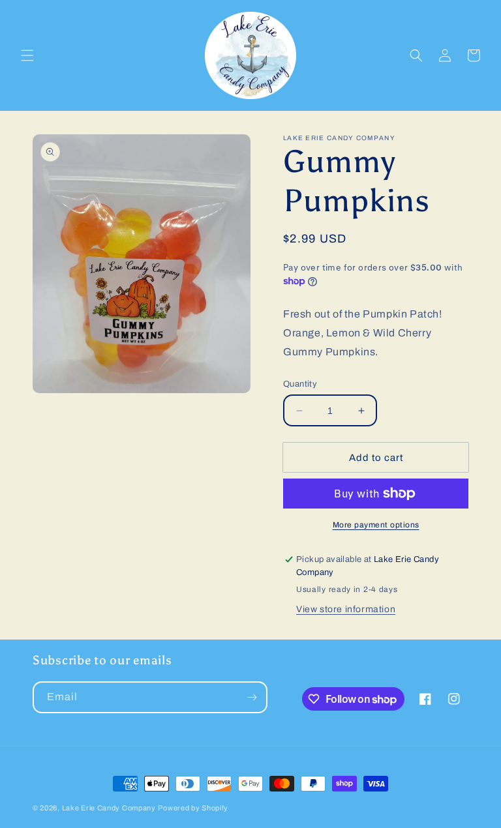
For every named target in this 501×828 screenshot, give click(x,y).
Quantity (300, 384)
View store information (345, 609)
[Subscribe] (251, 697)
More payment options (376, 524)
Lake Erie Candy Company (109, 808)
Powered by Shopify (193, 808)
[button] (27, 55)
